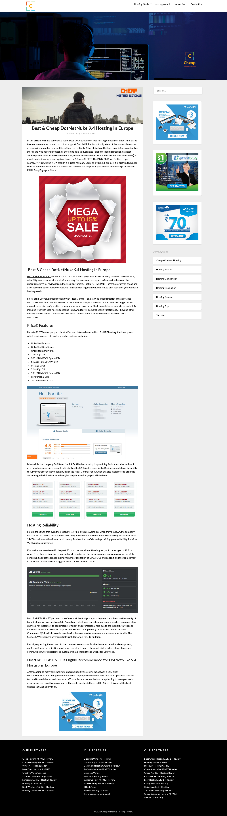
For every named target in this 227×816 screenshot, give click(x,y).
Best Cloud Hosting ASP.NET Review (102, 765)
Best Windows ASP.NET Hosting (38, 787)
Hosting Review (164, 297)
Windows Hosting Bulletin (96, 776)
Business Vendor (92, 772)
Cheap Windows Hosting (168, 260)
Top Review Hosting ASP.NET (158, 790)
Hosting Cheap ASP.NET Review (38, 790)
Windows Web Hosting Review (37, 776)
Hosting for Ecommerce (33, 783)
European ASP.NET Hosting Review (39, 779)
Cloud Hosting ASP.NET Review (37, 758)
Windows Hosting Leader (34, 765)
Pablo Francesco (89, 133)
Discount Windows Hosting (97, 758)
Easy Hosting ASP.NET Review (159, 779)
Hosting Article (164, 269)
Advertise (180, 4)
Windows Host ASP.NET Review (99, 779)
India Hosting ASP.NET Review (99, 783)
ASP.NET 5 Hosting (153, 797)
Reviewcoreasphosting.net (97, 794)
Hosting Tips (162, 306)
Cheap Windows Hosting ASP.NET (160, 794)
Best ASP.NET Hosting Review (159, 776)
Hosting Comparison (166, 278)
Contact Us (196, 4)
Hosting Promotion (166, 287)
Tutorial (160, 315)
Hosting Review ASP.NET (156, 762)
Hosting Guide (141, 4)
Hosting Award (162, 4)
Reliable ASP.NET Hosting (156, 787)
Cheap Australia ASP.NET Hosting (160, 769)
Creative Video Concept (34, 772)
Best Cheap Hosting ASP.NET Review (162, 758)
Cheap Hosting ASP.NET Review (38, 762)
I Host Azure (90, 787)
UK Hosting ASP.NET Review (98, 762)
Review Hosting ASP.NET (96, 790)
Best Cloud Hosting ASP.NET (36, 769)
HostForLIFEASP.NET (39, 276)
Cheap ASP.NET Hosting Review (159, 772)
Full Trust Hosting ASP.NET (157, 765)
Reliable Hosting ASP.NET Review (100, 769)
